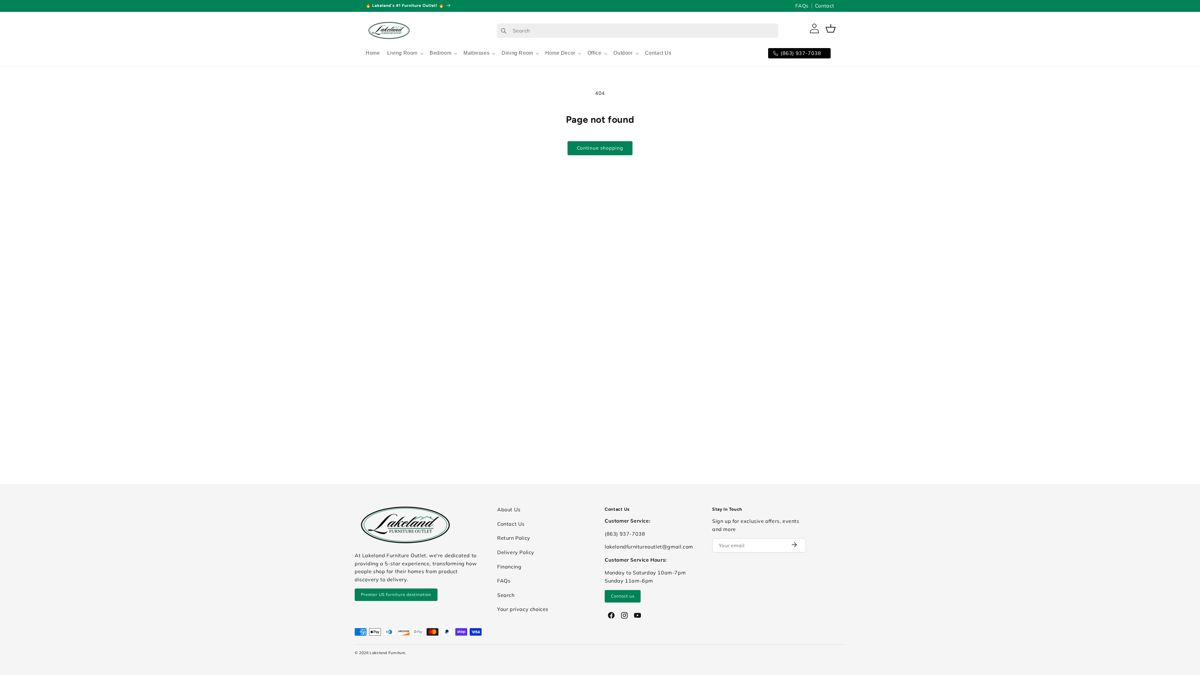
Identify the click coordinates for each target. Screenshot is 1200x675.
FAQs (801, 5)
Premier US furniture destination (396, 594)
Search (506, 595)
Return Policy (513, 538)
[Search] (504, 31)
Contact (824, 5)
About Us (509, 509)
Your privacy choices (522, 609)
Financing (509, 566)
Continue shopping (600, 148)
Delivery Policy (515, 552)
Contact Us (511, 524)
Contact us (622, 595)
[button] (404, 53)
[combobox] (637, 30)
